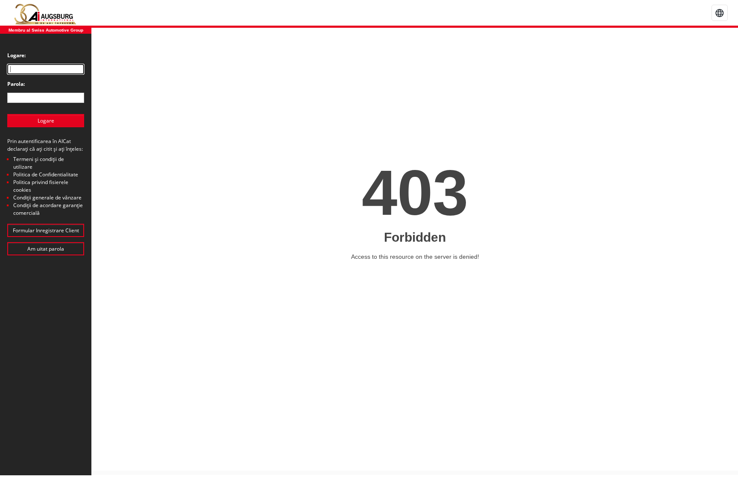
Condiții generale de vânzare (47, 197)
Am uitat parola (45, 248)
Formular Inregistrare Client (46, 230)
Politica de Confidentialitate (45, 174)
